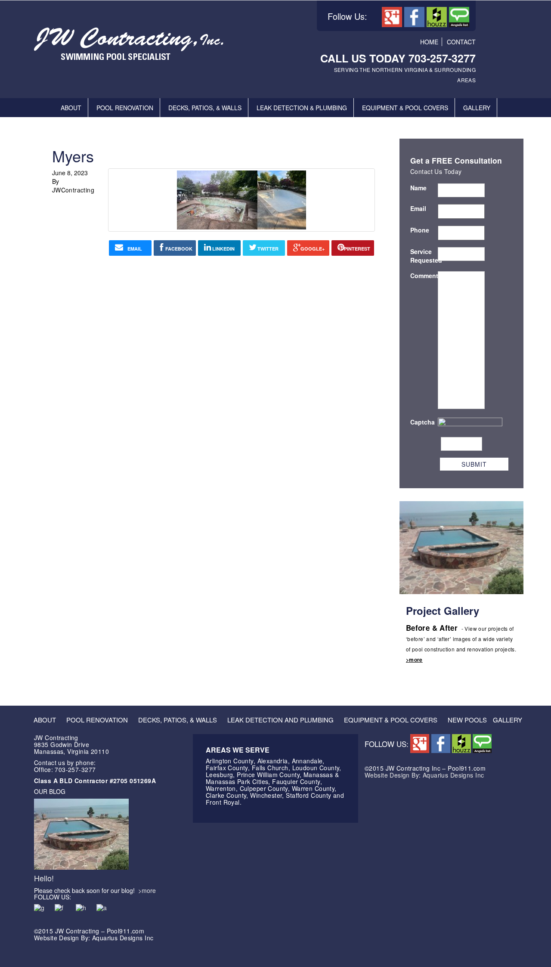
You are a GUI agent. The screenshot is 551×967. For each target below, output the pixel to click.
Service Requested (424, 255)
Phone (419, 230)
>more (414, 659)
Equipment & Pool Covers (405, 107)
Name (418, 187)
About (71, 107)
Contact (461, 41)
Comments (424, 275)
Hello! (44, 877)
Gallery (476, 107)
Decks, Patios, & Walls (204, 107)
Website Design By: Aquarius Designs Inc (424, 775)
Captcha (422, 422)
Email (418, 208)
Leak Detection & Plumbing (302, 107)
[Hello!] (81, 833)
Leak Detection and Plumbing (280, 719)
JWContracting (73, 190)
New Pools (467, 719)
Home (429, 41)
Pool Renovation (124, 107)
